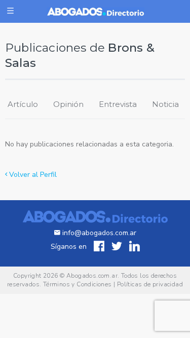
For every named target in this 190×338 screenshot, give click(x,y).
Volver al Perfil (32, 174)
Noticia (165, 104)
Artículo (23, 104)
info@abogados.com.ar (99, 233)
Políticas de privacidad (150, 284)
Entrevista (118, 104)
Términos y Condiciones (77, 284)
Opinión (68, 104)
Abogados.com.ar (92, 276)
